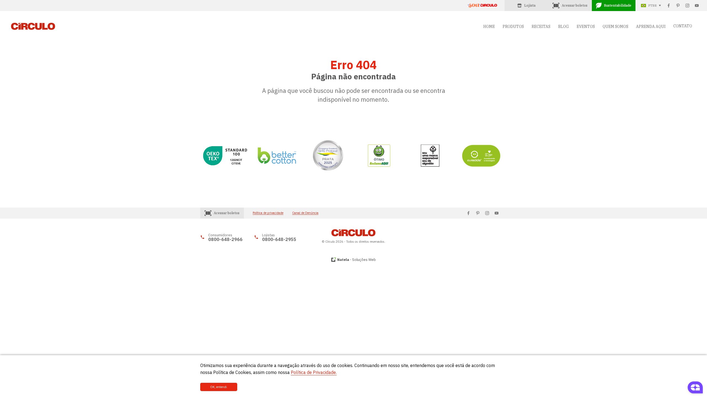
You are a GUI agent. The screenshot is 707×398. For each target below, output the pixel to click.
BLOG (563, 26)
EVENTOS (586, 26)
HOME (489, 26)
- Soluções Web (356, 259)
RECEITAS (541, 26)
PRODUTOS (513, 26)
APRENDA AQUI (651, 26)
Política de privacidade (268, 213)
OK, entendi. (219, 387)
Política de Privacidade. (314, 372)
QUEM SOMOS (615, 26)
